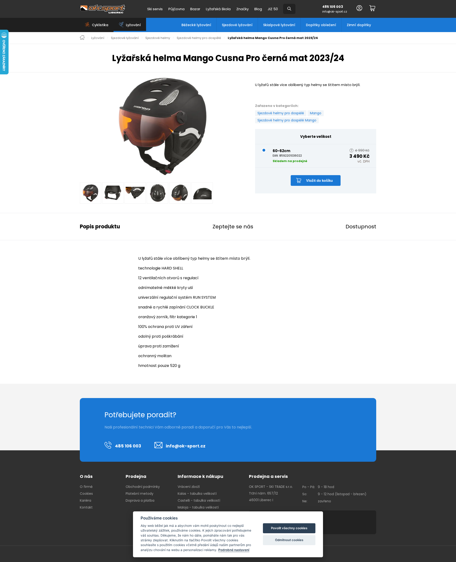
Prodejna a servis (268, 476)
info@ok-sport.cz (334, 12)
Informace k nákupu (200, 476)
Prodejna (136, 476)
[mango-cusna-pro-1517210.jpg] (163, 125)
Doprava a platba (140, 500)
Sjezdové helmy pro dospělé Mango (286, 120)
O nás (86, 476)
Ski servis (155, 8)
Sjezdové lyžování (237, 25)
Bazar (195, 8)
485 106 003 (332, 6)
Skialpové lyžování (279, 25)
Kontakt (86, 507)
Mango (315, 113)
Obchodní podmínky (143, 486)
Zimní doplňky (359, 25)
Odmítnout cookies (289, 540)
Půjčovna (176, 8)
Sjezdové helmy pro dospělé (199, 38)
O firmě (86, 486)
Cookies (86, 493)
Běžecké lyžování (196, 25)
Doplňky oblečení (321, 25)
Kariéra (85, 500)
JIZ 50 (273, 8)
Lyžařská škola (218, 8)
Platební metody (139, 493)
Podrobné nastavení (233, 550)
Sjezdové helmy (157, 38)
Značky (242, 8)
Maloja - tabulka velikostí (198, 507)
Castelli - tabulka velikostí (199, 500)
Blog (258, 8)
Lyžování (97, 38)
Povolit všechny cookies (289, 528)
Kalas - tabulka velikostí (197, 493)
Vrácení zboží (189, 486)
